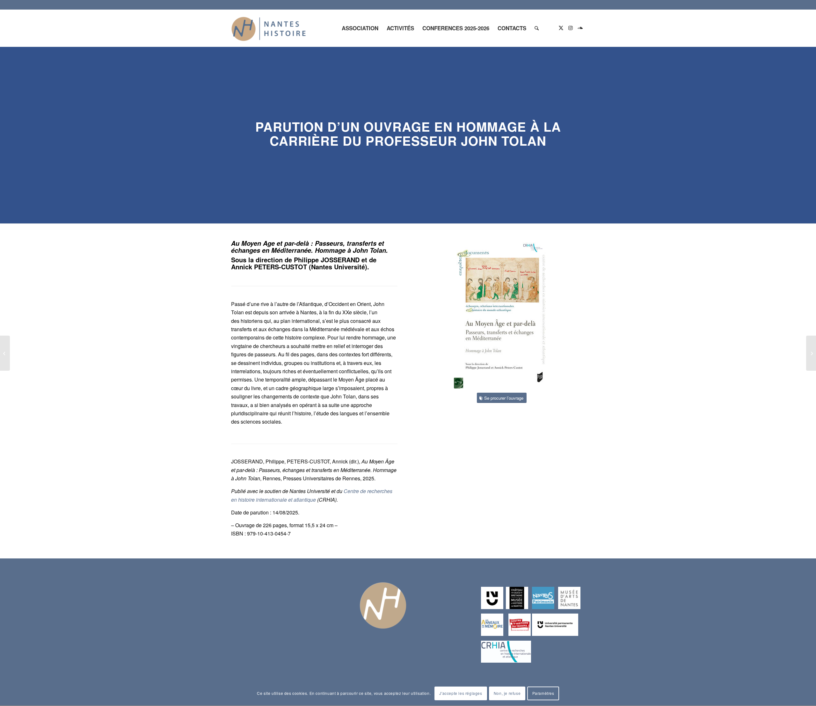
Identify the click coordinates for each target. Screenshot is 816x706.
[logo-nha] (268, 28)
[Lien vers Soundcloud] (580, 28)
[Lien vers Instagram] (570, 28)
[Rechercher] (536, 28)
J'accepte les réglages (460, 693)
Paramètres (543, 693)
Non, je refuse (507, 693)
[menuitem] (360, 28)
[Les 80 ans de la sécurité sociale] (811, 353)
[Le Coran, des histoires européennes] (5, 353)
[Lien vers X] (561, 28)
